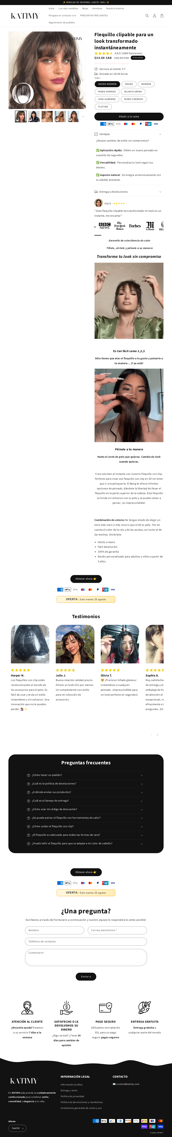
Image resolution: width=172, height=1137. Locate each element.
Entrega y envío (69, 1090)
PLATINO (103, 106)
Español (16, 1128)
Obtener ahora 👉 (86, 579)
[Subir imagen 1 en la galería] (21, 116)
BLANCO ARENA (133, 91)
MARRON (146, 84)
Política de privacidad (72, 1096)
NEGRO (129, 84)
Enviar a (86, 976)
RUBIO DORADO (107, 91)
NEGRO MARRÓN (107, 84)
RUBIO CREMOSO (133, 99)
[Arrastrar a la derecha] (83, 116)
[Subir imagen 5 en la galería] (73, 116)
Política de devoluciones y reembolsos (82, 1102)
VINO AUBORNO (107, 99)
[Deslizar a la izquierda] (11, 116)
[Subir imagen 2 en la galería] (34, 116)
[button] (147, 15)
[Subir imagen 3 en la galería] (47, 116)
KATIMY (159, 1133)
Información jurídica (72, 1084)
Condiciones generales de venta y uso (81, 1108)
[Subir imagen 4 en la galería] (60, 116)
